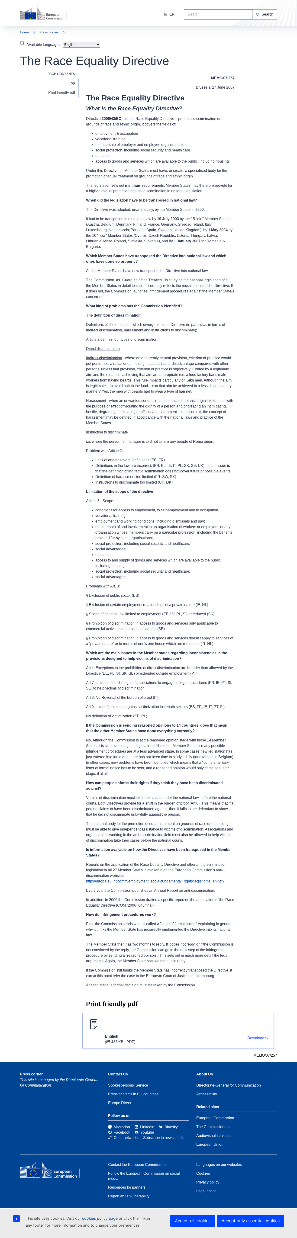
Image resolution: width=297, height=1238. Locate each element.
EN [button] (172, 14)
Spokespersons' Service (128, 1085)
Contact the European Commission (137, 1165)
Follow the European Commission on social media (144, 1175)
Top (72, 83)
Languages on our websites (219, 1165)
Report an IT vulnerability (128, 1196)
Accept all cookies (192, 1220)
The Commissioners (212, 1127)
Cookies (203, 1173)
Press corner (48, 32)
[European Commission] (46, 13)
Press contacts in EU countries (133, 1094)
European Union (209, 1144)
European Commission (215, 1118)
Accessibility (206, 1094)
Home (24, 32)
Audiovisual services (213, 1136)
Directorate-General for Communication (228, 1085)
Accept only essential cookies (251, 1220)
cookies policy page (100, 1218)
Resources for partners (126, 1187)
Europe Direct (119, 1103)
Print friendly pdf (61, 92)
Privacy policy (207, 1182)
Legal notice (206, 1191)
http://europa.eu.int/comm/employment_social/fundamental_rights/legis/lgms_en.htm (155, 881)
